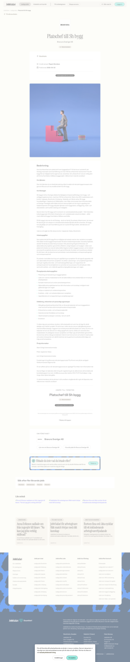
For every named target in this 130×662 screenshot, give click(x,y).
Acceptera (72, 658)
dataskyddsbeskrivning (47, 652)
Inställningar (59, 658)
